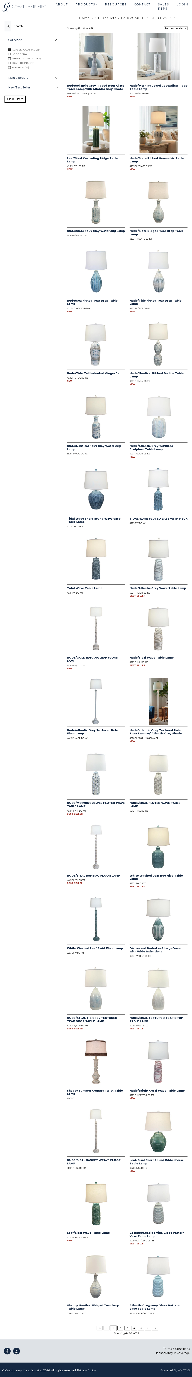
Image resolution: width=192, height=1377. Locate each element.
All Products (105, 18)
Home (84, 18)
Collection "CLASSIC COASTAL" (148, 18)
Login (182, 4)
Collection (15, 40)
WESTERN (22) (20, 67)
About (62, 4)
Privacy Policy (86, 1370)
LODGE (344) (20, 54)
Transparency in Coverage (172, 1353)
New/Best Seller (19, 87)
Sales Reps (163, 6)
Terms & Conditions (176, 1349)
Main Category (18, 77)
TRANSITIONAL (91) (23, 62)
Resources (116, 4)
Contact (142, 4)
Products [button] (85, 4)
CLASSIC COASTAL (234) (26, 49)
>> (155, 1327)
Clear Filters (15, 99)
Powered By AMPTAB (175, 1370)
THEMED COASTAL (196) (26, 58)
